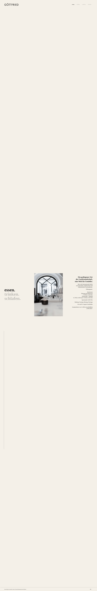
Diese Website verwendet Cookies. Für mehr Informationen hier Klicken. (15, 589)
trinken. (78, 4)
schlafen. (84, 4)
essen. (73, 4)
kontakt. (89, 4)
